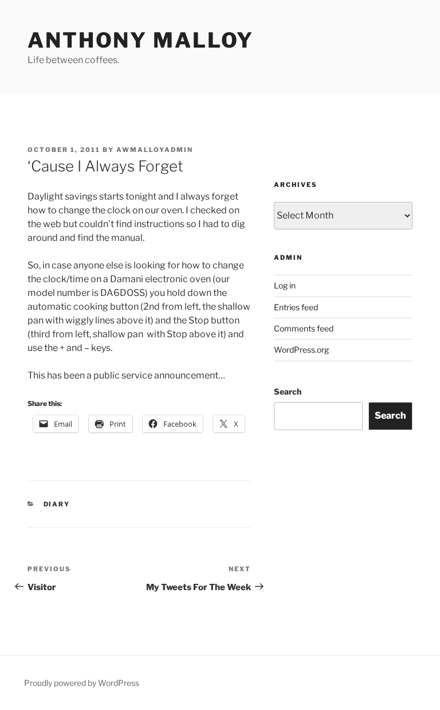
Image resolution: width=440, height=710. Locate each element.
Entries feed (296, 307)
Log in (285, 285)
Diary (57, 504)
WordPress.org (301, 349)
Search (287, 391)
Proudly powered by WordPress (81, 683)
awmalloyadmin (154, 150)
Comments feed (303, 328)
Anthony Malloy (141, 40)
